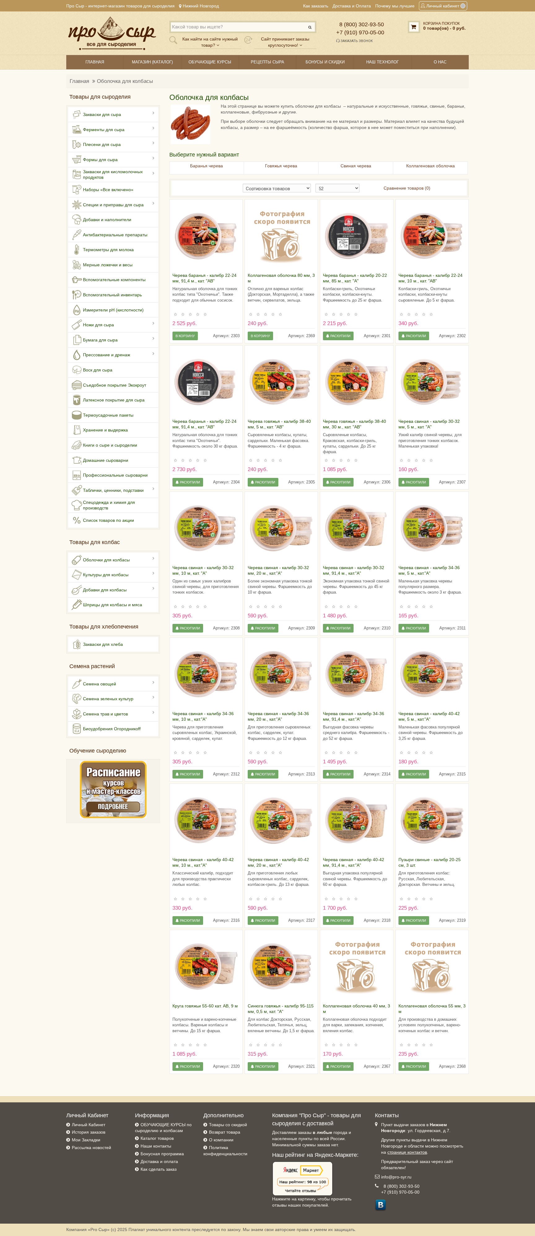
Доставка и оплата (159, 1161)
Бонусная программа (162, 1153)
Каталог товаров (157, 1138)
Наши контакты (156, 1146)
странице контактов (407, 1152)
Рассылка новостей (91, 1147)
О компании (221, 1139)
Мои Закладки (86, 1139)
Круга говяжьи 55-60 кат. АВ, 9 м (205, 1005)
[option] (206, 235)
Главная (79, 81)
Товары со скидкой (228, 1124)
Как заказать (315, 5)
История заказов (88, 1132)
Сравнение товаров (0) (407, 188)
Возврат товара (224, 1132)
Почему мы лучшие (395, 5)
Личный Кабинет (88, 1124)
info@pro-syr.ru (396, 1176)
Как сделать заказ (158, 1169)
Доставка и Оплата (352, 5)
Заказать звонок (356, 41)
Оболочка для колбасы (125, 81)
